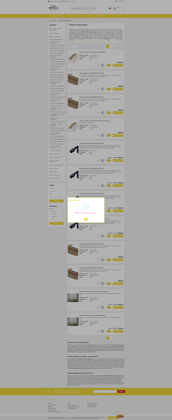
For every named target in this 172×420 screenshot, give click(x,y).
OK (86, 219)
